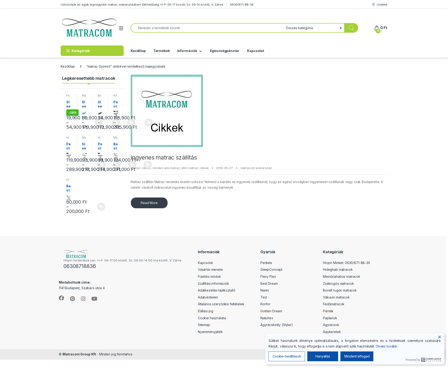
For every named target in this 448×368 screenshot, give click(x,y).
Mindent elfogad (356, 356)
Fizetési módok (209, 276)
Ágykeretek (332, 332)
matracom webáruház (256, 168)
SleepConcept (271, 269)
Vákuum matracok (336, 297)
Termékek (161, 51)
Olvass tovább (386, 346)
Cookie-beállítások (287, 356)
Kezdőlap (138, 51)
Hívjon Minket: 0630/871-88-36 (346, 263)
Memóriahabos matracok (341, 276)
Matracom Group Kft (79, 354)
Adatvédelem (208, 297)
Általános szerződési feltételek (221, 304)
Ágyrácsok (331, 325)
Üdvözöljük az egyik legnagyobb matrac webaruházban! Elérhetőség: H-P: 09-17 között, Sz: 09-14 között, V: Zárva (142, 4)
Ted (263, 297)
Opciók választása (145, 122)
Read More (149, 203)
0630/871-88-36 (241, 4)
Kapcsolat (255, 51)
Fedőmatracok (333, 304)
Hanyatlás (322, 356)
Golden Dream (271, 311)
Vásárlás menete (210, 269)
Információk (187, 51)
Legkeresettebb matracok (88, 78)
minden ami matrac (166, 168)
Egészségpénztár (224, 51)
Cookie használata (212, 318)
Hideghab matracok (338, 269)
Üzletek (382, 4)
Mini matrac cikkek (195, 168)
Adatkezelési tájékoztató (216, 290)
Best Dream (269, 283)
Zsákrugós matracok (338, 283)
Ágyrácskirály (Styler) (276, 325)
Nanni (264, 290)
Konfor (265, 304)
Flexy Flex (268, 276)
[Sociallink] (61, 298)
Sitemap (204, 325)
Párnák (328, 311)
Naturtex (266, 318)
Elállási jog (205, 311)
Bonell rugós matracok (340, 290)
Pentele (266, 263)
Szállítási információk (213, 283)
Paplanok (330, 318)
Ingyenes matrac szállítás (164, 157)
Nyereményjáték (210, 332)
